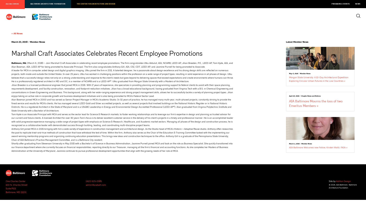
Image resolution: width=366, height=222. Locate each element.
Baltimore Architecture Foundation (47, 4)
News (357, 4)
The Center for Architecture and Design (96, 4)
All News (18, 33)
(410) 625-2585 (94, 181)
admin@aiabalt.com (96, 185)
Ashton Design (343, 181)
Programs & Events (341, 4)
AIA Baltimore (12, 4)
